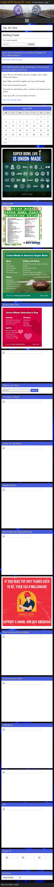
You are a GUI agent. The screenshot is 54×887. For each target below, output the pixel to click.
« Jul (4, 143)
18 (13, 130)
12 (20, 126)
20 (27, 130)
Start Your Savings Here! (11, 100)
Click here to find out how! (12, 60)
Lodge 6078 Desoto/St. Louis (16, 2)
